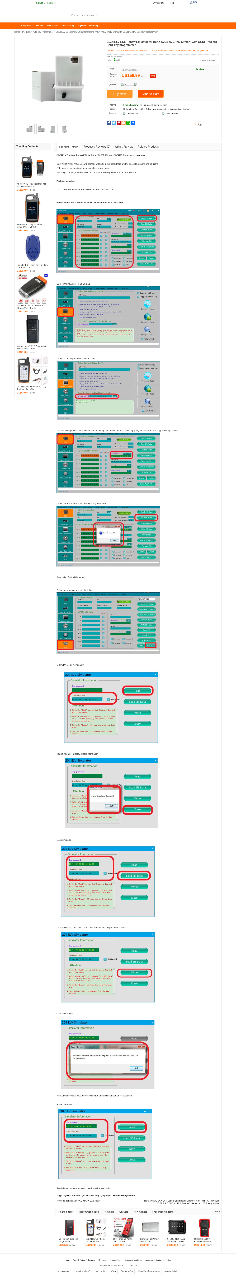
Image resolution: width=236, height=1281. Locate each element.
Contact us (160, 1260)
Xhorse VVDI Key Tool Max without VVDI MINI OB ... (29, 225)
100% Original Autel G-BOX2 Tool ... (122, 1240)
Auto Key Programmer (43, 32)
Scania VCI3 (127, 1271)
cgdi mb (84, 1195)
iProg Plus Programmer (149, 1271)
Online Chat (132, 113)
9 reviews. (211, 60)
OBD (58, 284)
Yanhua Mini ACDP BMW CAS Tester (83, 1201)
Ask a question (172, 113)
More (217, 1211)
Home (18, 25)
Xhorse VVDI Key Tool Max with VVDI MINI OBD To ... (31, 185)
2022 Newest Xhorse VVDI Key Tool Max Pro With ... (31, 388)
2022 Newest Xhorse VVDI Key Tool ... (96, 1240)
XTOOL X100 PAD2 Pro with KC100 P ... (176, 1240)
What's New (52, 26)
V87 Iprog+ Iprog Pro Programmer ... (68, 1240)
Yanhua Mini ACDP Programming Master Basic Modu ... (32, 347)
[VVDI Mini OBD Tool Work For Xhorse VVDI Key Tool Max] (32, 289)
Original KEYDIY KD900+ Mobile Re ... (204, 1240)
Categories (26, 26)
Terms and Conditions (133, 1260)
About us (149, 1260)
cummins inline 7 (83, 1271)
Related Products (148, 146)
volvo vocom (63, 1271)
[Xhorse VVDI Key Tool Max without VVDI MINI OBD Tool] (32, 207)
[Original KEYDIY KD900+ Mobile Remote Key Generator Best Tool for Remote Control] (204, 1227)
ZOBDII (117, 1265)
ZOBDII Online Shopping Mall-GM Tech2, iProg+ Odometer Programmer (42, 15)
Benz (93, 155)
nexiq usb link (170, 1271)
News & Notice (79, 1260)
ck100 (113, 1271)
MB (120, 155)
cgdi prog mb (106, 1195)
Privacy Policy (115, 1260)
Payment (82, 26)
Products (26, 32)
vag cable (100, 1271)
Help (172, 3)
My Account (158, 3)
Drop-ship (93, 26)
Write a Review (124, 146)
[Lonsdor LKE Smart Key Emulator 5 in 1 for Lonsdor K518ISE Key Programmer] (32, 248)
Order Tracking (67, 26)
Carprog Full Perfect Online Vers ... (149, 1240)
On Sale (39, 26)
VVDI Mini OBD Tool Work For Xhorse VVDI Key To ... (31, 306)
